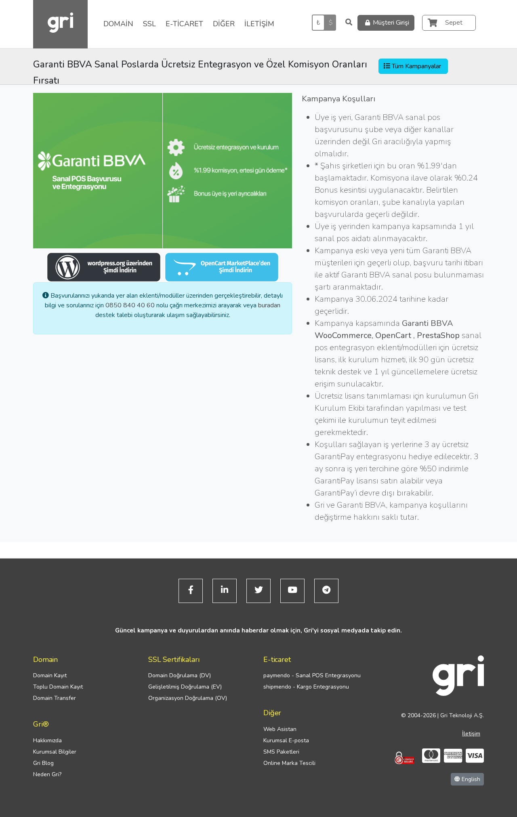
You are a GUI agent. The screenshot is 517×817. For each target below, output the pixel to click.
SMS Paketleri (281, 752)
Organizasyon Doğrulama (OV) (187, 698)
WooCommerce (343, 335)
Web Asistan (279, 729)
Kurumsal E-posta (286, 740)
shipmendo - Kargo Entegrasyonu (306, 687)
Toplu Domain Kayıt (58, 687)
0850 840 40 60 (130, 305)
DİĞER (224, 24)
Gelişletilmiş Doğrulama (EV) (185, 687)
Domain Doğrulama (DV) (179, 675)
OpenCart (394, 335)
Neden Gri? (47, 774)
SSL (149, 24)
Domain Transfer (54, 698)
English (470, 779)
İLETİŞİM (259, 24)
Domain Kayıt (50, 675)
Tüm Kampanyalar (416, 66)
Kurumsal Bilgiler (54, 752)
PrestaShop (438, 335)
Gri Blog (43, 763)
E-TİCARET (184, 24)
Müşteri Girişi (391, 22)
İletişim (471, 733)
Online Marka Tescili (289, 763)
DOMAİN (118, 24)
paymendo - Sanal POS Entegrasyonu (312, 675)
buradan (269, 305)
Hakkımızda (47, 740)
